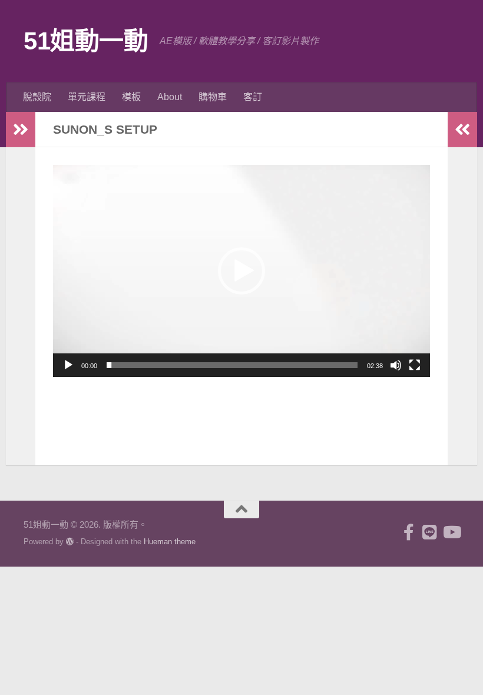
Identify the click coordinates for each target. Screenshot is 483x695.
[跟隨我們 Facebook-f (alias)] (409, 532)
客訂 (252, 97)
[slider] (232, 365)
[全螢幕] (415, 365)
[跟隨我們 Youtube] (451, 532)
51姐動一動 (86, 41)
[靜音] (396, 365)
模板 (131, 97)
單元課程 (86, 97)
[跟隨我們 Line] (430, 532)
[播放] (68, 365)
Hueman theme (170, 541)
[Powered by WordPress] (70, 541)
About (169, 97)
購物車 (213, 97)
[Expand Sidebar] (20, 129)
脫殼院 (37, 97)
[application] (241, 271)
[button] (241, 270)
